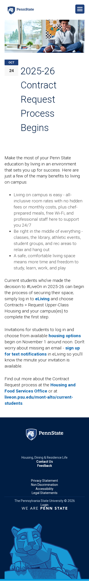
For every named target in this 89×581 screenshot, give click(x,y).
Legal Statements (45, 493)
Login (44, 505)
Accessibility (44, 489)
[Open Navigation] (79, 9)
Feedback (44, 465)
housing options (65, 335)
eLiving (42, 298)
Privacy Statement (44, 480)
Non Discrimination (44, 485)
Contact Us (44, 461)
